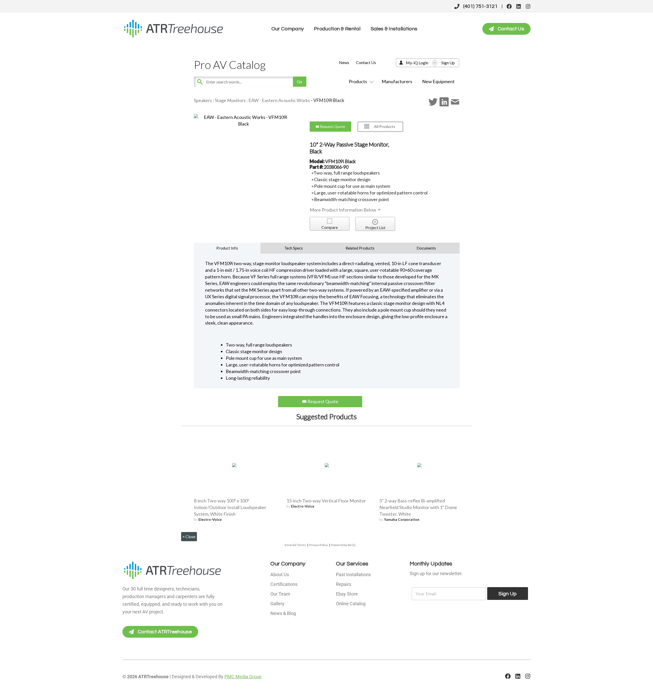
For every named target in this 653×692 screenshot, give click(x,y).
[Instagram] (528, 6)
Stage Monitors (230, 100)
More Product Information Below (343, 210)
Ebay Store (347, 594)
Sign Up (448, 62)
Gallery (277, 603)
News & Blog (283, 613)
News (344, 62)
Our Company (287, 28)
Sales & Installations (394, 28)
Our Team (280, 594)
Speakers (203, 100)
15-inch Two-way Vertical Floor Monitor (326, 500)
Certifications (283, 584)
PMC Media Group (242, 676)
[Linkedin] (518, 6)
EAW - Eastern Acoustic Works (279, 100)
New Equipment (438, 81)
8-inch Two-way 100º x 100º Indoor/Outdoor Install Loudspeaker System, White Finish (230, 507)
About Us (279, 574)
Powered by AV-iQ (343, 545)
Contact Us (366, 62)
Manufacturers (397, 81)
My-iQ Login (417, 62)
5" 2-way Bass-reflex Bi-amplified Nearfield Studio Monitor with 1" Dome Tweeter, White (418, 507)
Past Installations (353, 574)
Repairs (343, 584)
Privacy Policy (318, 545)
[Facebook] (509, 6)
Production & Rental (337, 28)
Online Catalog (351, 603)
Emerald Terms (295, 545)
